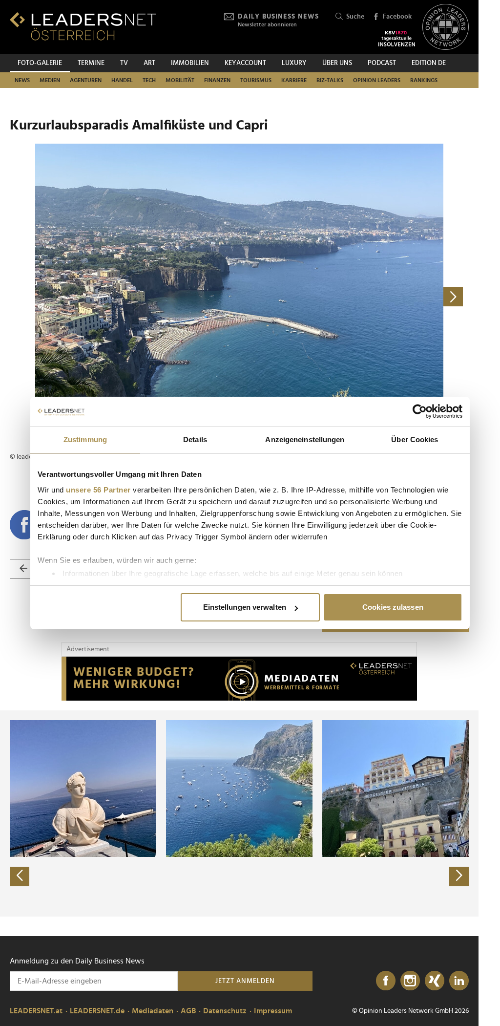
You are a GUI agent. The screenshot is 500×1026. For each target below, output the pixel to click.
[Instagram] (410, 981)
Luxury (294, 63)
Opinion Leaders (376, 80)
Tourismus (255, 80)
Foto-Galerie (40, 63)
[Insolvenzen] (396, 38)
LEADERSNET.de (97, 1011)
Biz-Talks (329, 80)
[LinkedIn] (459, 981)
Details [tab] (195, 439)
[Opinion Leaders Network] (445, 27)
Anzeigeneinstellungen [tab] (304, 439)
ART (149, 63)
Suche (355, 16)
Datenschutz (225, 1011)
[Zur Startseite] (83, 26)
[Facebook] (386, 981)
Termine (91, 63)
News (22, 80)
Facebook (397, 16)
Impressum (273, 1011)
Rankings (424, 80)
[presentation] (19, 876)
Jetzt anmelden (245, 981)
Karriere (294, 80)
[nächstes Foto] (354, 297)
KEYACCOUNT (245, 63)
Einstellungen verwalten (244, 607)
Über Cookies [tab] (414, 439)
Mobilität (180, 80)
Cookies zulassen (392, 607)
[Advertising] (239, 679)
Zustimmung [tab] (85, 439)
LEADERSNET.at (36, 1011)
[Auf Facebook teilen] (24, 524)
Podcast (382, 63)
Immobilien (190, 63)
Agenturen (86, 80)
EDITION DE (429, 63)
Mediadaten (152, 1011)
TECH (149, 80)
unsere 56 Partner (98, 490)
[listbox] (239, 813)
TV (124, 63)
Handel (122, 80)
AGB (188, 1011)
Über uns (337, 63)
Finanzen (217, 80)
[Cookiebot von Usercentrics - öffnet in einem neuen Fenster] (419, 411)
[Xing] (434, 981)
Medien (50, 80)
